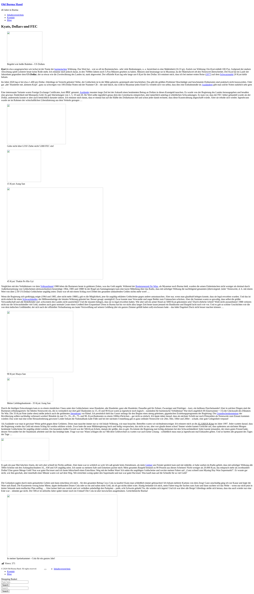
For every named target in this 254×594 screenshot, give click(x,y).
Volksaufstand (47, 286)
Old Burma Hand (12, 4)
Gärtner (148, 465)
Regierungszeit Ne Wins (147, 286)
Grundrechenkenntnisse (228, 413)
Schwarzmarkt (226, 74)
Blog (9, 574)
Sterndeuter (75, 413)
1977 (208, 74)
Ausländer (84, 92)
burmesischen (60, 69)
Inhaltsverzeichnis (62, 569)
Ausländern (207, 84)
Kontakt (11, 571)
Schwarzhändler (29, 299)
